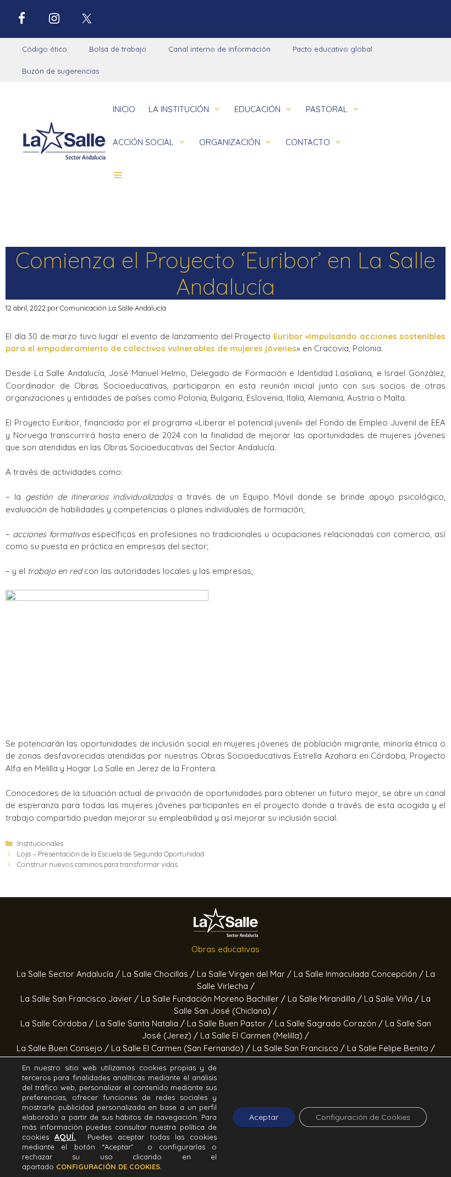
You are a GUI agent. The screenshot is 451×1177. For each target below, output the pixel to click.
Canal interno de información (219, 49)
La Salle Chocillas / (159, 974)
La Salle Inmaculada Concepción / (360, 974)
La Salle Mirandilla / (326, 998)
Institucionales (40, 843)
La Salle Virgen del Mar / (245, 974)
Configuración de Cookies (363, 1117)
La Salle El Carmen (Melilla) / (254, 1035)
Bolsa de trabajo (117, 49)
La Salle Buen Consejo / (63, 1048)
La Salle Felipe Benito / (391, 1048)
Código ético (44, 49)
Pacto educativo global (332, 49)
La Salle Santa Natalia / (141, 1023)
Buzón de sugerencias (60, 71)
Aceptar (263, 1117)
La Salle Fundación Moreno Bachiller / (214, 998)
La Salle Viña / (392, 998)
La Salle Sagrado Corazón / (330, 1023)
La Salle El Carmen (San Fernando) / (181, 1048)
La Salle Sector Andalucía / (69, 974)
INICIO (124, 109)
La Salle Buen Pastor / (231, 1023)
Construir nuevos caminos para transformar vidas (97, 864)
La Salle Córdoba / (58, 1023)
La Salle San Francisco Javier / (80, 998)
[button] (118, 175)
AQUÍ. (65, 1137)
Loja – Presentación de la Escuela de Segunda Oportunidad (110, 853)
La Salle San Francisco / (299, 1048)
